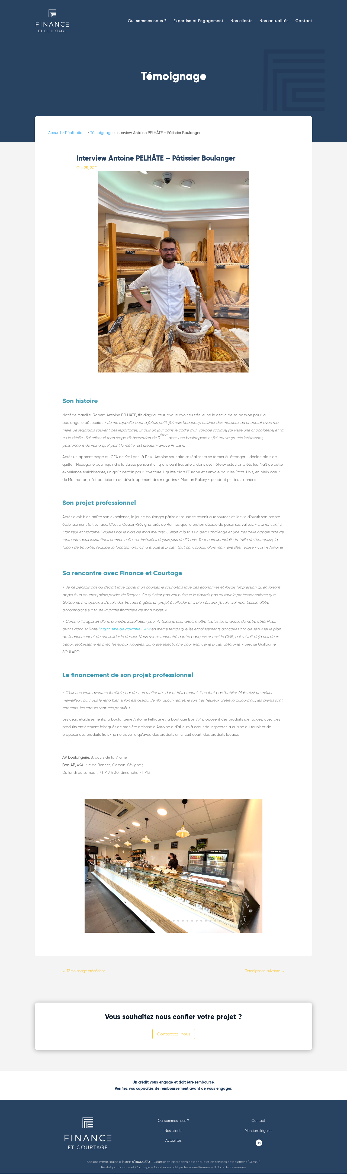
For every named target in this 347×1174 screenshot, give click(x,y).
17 (201, 921)
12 (178, 921)
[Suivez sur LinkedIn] (259, 1142)
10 (169, 921)
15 (192, 921)
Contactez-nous (173, 1034)
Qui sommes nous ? (147, 21)
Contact (303, 21)
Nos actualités (273, 21)
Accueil (54, 132)
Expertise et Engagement (198, 21)
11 (174, 921)
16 (197, 921)
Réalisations (75, 132)
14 (187, 921)
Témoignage (101, 132)
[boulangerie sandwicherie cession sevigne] (173, 931)
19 (210, 921)
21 (220, 921)
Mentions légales (258, 1131)
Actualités (173, 1140)
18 (206, 921)
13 (183, 921)
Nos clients (241, 21)
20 (215, 921)
